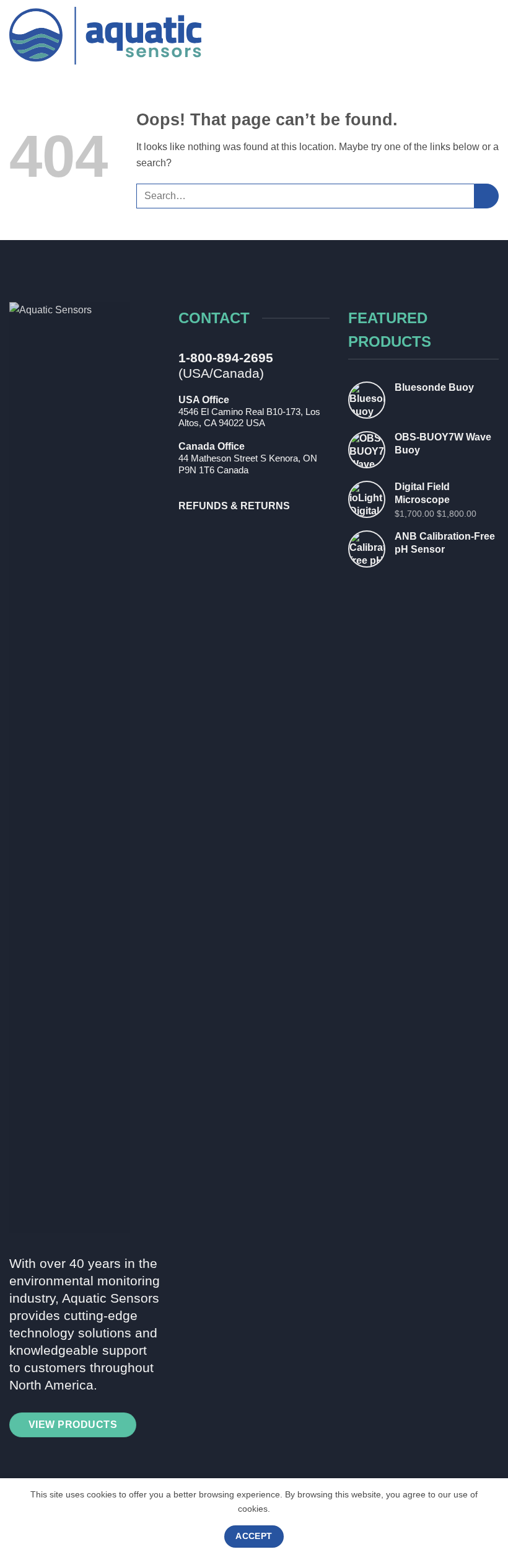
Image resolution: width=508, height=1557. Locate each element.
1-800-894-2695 (225, 357)
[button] (490, 36)
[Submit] (487, 196)
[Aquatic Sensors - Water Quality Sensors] (105, 36)
